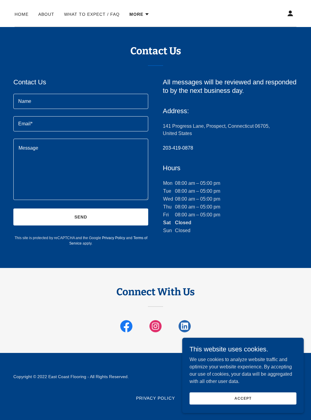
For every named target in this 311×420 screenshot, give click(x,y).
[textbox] (80, 101)
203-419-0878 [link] (178, 148)
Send (80, 217)
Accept (242, 398)
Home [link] (22, 14)
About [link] (46, 14)
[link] (126, 327)
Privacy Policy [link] (113, 238)
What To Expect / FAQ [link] (92, 14)
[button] (139, 14)
